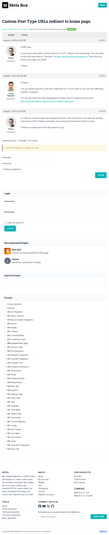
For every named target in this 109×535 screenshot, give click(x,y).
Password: (6, 163)
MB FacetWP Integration (17, 359)
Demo (4, 506)
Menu (102, 5)
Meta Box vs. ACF (81, 492)
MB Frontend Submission (18, 367)
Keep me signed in (13, 169)
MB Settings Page (15, 394)
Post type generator (11, 512)
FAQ (40, 485)
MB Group (11, 374)
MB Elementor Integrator (17, 355)
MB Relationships (14, 382)
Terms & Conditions (43, 531)
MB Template (13, 406)
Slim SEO (78, 476)
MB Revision (12, 390)
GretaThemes (80, 479)
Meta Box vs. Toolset (83, 496)
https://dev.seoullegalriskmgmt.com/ (72, 56)
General (10, 308)
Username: (7, 157)
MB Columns (12, 331)
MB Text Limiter (14, 417)
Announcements (14, 304)
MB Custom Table (15, 347)
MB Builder (12, 327)
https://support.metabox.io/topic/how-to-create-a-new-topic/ (47, 101)
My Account (43, 479)
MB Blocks (11, 323)
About (40, 476)
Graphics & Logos (46, 494)
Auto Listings (79, 482)
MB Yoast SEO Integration (18, 445)
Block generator (9, 518)
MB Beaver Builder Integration (20, 320)
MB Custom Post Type (18, 29)
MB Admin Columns (15, 316)
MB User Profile (14, 437)
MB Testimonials (14, 414)
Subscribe (98, 516)
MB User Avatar (14, 429)
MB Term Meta (13, 410)
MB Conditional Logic (16, 339)
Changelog (43, 488)
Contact (41, 491)
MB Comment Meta (15, 335)
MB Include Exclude (16, 378)
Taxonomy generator (11, 515)
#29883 (102, 40)
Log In (101, 175)
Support (5, 29)
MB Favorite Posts (15, 363)
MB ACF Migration (15, 312)
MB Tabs (11, 402)
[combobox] (54, 283)
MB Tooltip (12, 425)
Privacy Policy (28, 531)
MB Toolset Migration (16, 421)
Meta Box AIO (13, 449)
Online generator (9, 509)
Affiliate (41, 482)
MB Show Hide (13, 398)
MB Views (11, 441)
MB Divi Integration (15, 351)
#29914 (102, 111)
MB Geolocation (14, 370)
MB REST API (13, 386)
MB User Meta (13, 433)
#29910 (102, 76)
